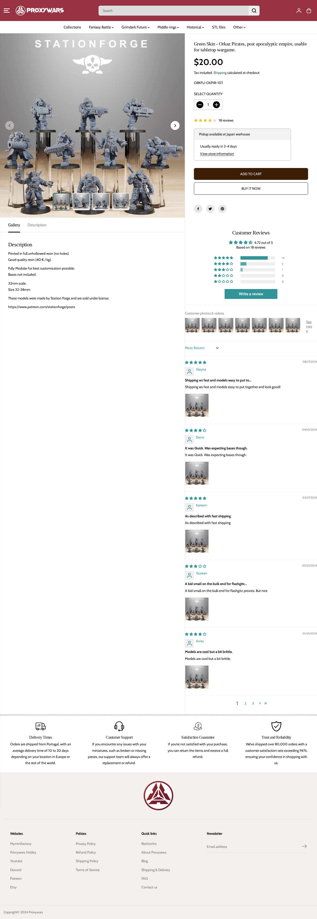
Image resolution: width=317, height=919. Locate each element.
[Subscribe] (304, 847)
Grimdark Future (135, 27)
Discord (15, 870)
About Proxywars (153, 852)
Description (37, 225)
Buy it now (251, 188)
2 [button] (245, 703)
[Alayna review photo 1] (197, 405)
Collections (72, 27)
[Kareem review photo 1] (197, 541)
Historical (194, 27)
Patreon (16, 878)
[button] (7, 10)
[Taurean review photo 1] (197, 609)
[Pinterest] (222, 209)
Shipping (220, 72)
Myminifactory (20, 843)
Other (238, 27)
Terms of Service (88, 870)
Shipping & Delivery (155, 870)
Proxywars (36, 912)
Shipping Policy (87, 861)
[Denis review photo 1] (197, 473)
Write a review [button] (251, 294)
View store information (217, 153)
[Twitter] (210, 209)
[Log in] (298, 10)
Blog (144, 861)
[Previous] (9, 125)
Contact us (149, 887)
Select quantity (208, 94)
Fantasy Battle (100, 27)
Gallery (14, 225)
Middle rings (167, 27)
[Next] (175, 125)
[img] (195, 362)
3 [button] (253, 703)
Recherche (149, 843)
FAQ (144, 878)
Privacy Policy (86, 843)
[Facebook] (198, 209)
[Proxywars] (39, 10)
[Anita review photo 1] (197, 677)
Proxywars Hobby (23, 852)
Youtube (16, 861)
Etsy (13, 887)
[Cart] (308, 10)
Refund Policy (86, 852)
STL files (218, 27)
